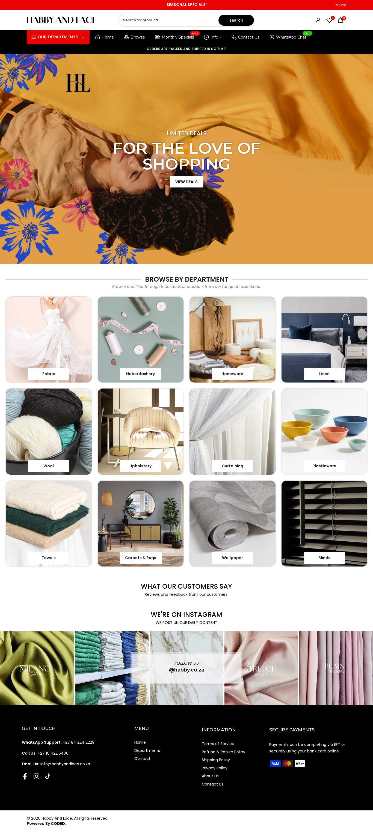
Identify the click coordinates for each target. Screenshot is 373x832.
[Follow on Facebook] (25, 776)
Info (214, 37)
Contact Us (248, 37)
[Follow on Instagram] (36, 776)
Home (108, 37)
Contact (142, 758)
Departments (147, 750)
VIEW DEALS (186, 181)
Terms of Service (218, 743)
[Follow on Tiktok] (48, 776)
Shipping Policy (216, 760)
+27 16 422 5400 (45, 753)
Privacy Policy (214, 768)
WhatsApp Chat (293, 36)
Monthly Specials (180, 36)
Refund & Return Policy (223, 752)
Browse (138, 37)
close (33, 5)
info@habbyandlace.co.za (56, 764)
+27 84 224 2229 (58, 742)
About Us (210, 776)
